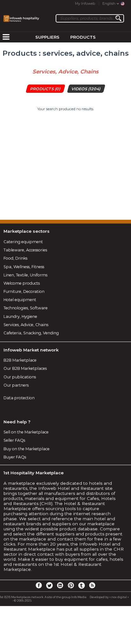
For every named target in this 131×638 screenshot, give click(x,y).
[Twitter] (49, 585)
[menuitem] (6, 37)
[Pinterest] (70, 585)
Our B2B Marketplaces (25, 368)
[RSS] (92, 585)
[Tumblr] (81, 585)
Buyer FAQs (14, 457)
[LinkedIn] (60, 585)
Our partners (16, 385)
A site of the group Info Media (65, 597)
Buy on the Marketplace (26, 448)
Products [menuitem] (83, 37)
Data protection (19, 397)
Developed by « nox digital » (109, 597)
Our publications (19, 377)
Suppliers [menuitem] (47, 37)
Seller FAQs (14, 440)
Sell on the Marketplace (26, 432)
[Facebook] (38, 585)
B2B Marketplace (20, 360)
